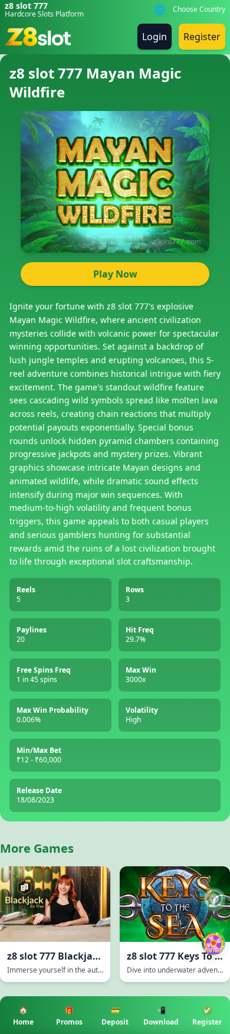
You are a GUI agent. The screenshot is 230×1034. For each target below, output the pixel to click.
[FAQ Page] (213, 899)
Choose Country (199, 9)
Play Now (115, 274)
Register (202, 36)
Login (154, 36)
